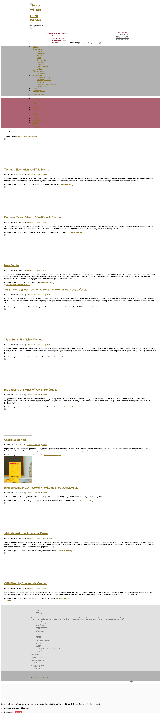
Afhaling (38, 628)
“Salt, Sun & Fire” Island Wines (23, 339)
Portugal (38, 645)
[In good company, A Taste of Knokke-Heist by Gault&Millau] (18, 483)
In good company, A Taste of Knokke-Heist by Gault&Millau (41, 487)
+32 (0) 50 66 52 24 (122, 38)
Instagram (37, 668)
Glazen (35, 127)
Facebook (37, 666)
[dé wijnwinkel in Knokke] (38, 9)
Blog (44, 294)
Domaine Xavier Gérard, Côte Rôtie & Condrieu (33, 217)
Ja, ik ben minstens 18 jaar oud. (16, 708)
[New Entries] (18, 260)
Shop (37, 612)
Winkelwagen (40, 613)
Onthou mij (8, 712)
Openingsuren (39, 91)
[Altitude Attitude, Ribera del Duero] (18, 528)
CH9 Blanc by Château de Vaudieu (25, 583)
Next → (10, 601)
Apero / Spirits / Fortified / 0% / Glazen (48, 648)
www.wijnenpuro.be (37, 665)
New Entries (11, 265)
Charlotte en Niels (15, 439)
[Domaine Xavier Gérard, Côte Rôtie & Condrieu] (18, 212)
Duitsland (39, 637)
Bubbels (38, 636)
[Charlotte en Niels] (18, 435)
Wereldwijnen (40, 650)
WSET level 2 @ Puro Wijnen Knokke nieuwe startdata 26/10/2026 (45, 289)
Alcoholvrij (39, 651)
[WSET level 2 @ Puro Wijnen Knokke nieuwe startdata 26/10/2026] (17, 285)
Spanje (38, 646)
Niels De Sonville (33, 174)
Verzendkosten (40, 625)
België (38, 634)
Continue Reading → (66, 184)
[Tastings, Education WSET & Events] (18, 165)
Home (3, 131)
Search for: (73, 43)
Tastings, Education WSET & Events (26, 169)
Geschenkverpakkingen (43, 640)
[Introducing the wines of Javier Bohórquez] (18, 385)
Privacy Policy (42, 86)
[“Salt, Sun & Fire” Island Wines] (18, 335)
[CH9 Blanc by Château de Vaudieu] (18, 579)
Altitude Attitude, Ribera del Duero (26, 533)
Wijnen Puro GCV (41, 677)
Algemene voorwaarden (43, 630)
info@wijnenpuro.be (122, 39)
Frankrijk (38, 639)
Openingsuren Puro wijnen (44, 624)
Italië (37, 642)
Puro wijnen (35, 18)
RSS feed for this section (27, 137)
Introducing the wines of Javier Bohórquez (30, 389)
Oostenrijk (39, 643)
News (44, 174)
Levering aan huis (41, 627)
